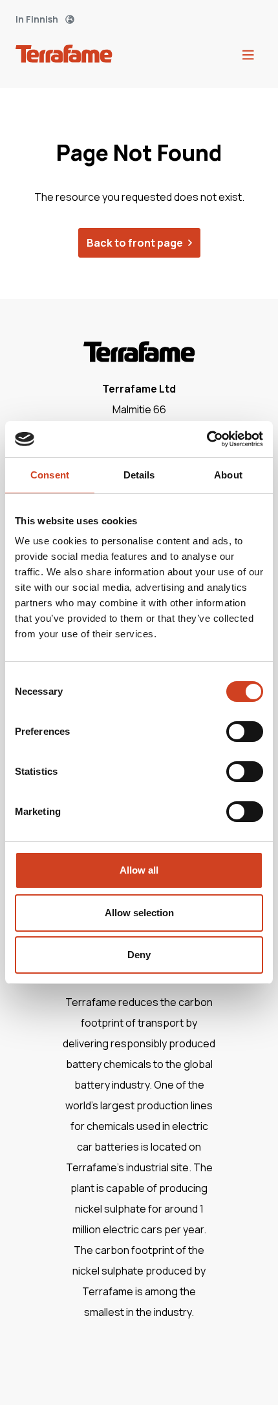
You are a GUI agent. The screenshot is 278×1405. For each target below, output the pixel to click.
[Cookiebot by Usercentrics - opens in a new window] (206, 439)
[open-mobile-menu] (248, 55)
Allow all (139, 870)
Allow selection (139, 912)
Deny (139, 954)
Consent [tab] (49, 474)
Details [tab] (139, 474)
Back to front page (135, 243)
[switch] (244, 731)
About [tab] (228, 474)
